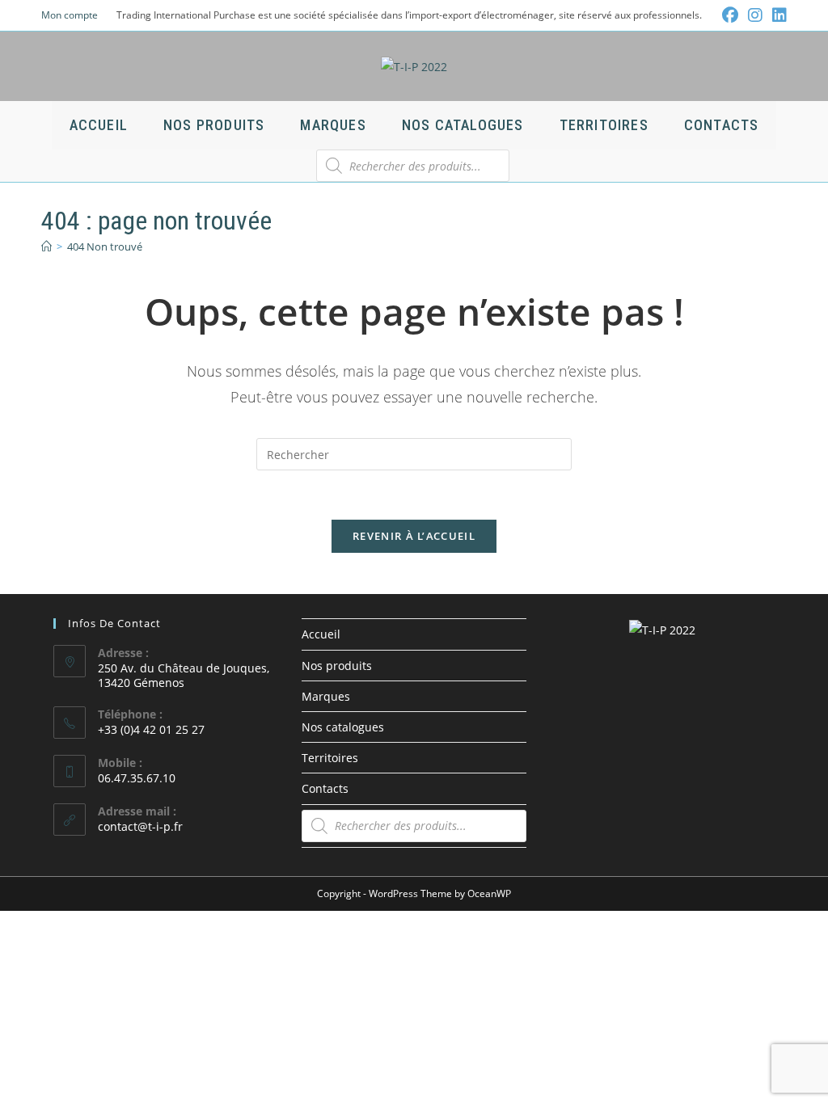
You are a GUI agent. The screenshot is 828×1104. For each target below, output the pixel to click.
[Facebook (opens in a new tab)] (730, 15)
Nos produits (337, 665)
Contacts (325, 788)
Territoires (330, 757)
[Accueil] (46, 246)
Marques (326, 696)
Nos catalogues (343, 727)
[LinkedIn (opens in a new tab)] (777, 15)
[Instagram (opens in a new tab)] (755, 15)
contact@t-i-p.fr (140, 826)
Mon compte (69, 15)
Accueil (321, 634)
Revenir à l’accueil (414, 536)
